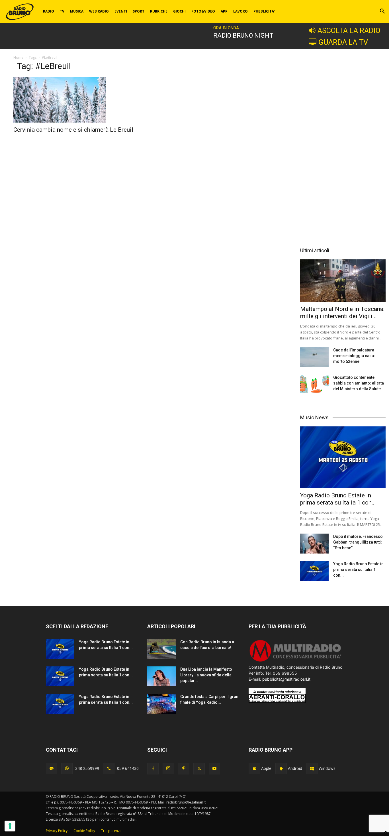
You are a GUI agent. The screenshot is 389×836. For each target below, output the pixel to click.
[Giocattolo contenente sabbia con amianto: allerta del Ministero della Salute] (314, 384)
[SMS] (51, 768)
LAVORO (240, 11)
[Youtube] (214, 768)
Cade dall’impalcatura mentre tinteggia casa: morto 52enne (354, 356)
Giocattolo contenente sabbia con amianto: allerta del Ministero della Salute (358, 383)
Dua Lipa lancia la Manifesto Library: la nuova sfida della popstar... (206, 675)
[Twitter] (199, 768)
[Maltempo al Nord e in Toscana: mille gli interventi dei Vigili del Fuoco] (343, 280)
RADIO (48, 11)
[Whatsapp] (67, 768)
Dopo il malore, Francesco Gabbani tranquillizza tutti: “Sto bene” (358, 542)
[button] (382, 12)
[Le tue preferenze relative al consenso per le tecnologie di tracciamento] (10, 826)
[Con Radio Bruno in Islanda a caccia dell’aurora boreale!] (161, 649)
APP (224, 11)
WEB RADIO (99, 11)
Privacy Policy (56, 830)
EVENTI (120, 11)
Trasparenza (111, 830)
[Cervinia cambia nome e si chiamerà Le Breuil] (80, 100)
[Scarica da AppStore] (254, 768)
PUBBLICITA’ (264, 11)
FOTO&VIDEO (203, 11)
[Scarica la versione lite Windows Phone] (312, 768)
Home (18, 57)
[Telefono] (108, 768)
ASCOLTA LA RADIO (349, 30)
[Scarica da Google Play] (281, 768)
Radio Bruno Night (243, 35)
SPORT (138, 11)
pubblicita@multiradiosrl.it (286, 679)
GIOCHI (179, 11)
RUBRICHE (158, 11)
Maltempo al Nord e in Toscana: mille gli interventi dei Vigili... (342, 313)
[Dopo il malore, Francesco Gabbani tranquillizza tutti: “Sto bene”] (314, 544)
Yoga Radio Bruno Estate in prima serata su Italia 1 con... (338, 499)
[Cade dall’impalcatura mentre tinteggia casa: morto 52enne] (314, 357)
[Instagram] (168, 768)
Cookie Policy (84, 830)
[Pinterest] (183, 768)
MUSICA (76, 11)
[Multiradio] (296, 661)
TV (62, 11)
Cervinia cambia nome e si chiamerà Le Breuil (73, 129)
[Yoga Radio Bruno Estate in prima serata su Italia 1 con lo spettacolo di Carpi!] (343, 457)
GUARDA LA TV (343, 42)
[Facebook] (153, 768)
